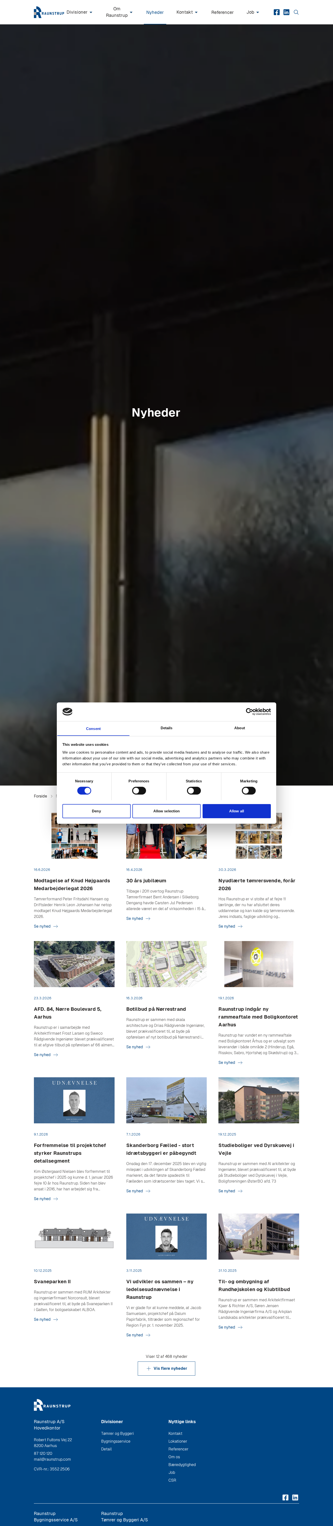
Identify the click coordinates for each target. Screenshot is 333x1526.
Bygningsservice (115, 1441)
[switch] (139, 791)
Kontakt (184, 12)
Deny (96, 811)
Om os (174, 1457)
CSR (172, 1480)
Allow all (236, 811)
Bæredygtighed (182, 1464)
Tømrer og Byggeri (117, 1433)
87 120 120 (43, 1453)
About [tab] (239, 728)
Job (250, 12)
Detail (106, 1449)
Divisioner (77, 12)
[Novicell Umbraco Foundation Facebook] (277, 12)
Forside (40, 796)
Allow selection (166, 811)
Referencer (222, 12)
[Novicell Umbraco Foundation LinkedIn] (286, 12)
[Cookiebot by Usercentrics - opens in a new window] (249, 711)
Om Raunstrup (117, 12)
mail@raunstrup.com (52, 1459)
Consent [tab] (93, 728)
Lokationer (177, 1441)
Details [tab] (167, 728)
